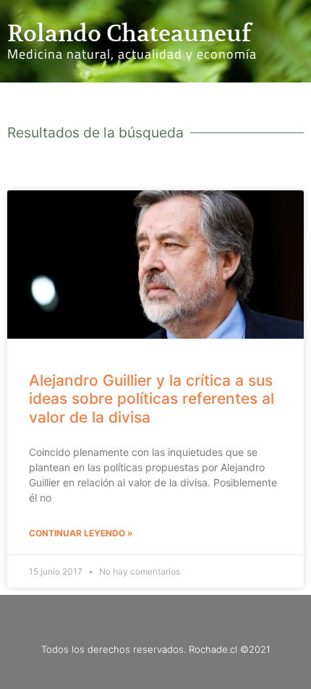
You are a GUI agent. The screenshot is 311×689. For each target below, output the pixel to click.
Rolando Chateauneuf (129, 33)
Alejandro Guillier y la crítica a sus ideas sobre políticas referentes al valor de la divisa (151, 398)
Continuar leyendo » (81, 533)
